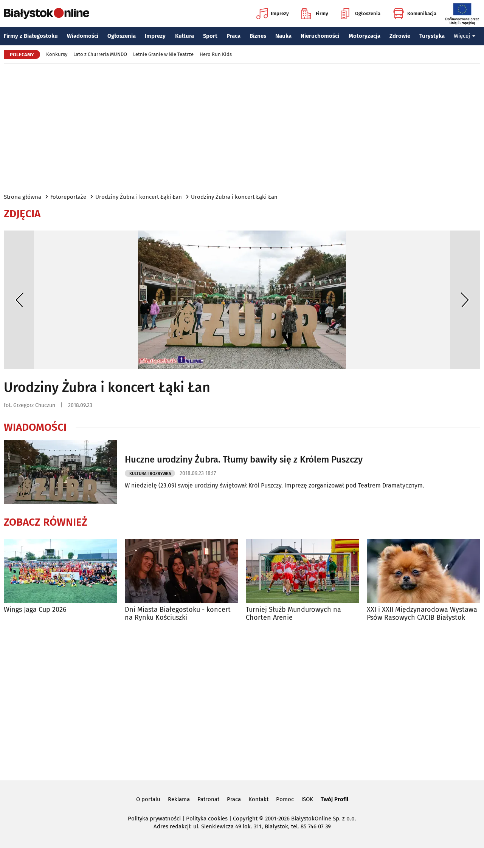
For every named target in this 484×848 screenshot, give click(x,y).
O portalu (148, 799)
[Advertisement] (242, 127)
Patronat (208, 799)
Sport (210, 35)
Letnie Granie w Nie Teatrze (163, 54)
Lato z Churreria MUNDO (100, 54)
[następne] (465, 300)
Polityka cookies (207, 818)
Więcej (462, 35)
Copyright (245, 818)
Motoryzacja (364, 35)
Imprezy (280, 13)
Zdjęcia (22, 214)
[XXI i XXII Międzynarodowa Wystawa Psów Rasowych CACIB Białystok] (423, 571)
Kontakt (258, 799)
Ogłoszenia (367, 13)
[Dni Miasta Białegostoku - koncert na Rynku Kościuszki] (181, 571)
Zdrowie (399, 35)
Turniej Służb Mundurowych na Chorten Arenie (293, 614)
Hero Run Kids (216, 54)
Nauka (283, 35)
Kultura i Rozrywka (150, 473)
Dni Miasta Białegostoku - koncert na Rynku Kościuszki (178, 614)
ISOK (307, 799)
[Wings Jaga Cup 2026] (60, 571)
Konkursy (56, 54)
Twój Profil (334, 799)
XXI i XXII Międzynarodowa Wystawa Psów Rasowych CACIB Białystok (422, 614)
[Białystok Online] (46, 13)
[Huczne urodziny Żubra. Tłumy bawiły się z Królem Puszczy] (60, 472)
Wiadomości (82, 35)
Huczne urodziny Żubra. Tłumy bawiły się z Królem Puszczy (244, 459)
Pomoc (285, 799)
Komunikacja (421, 13)
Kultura (184, 35)
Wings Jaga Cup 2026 (35, 610)
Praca (233, 35)
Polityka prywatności (154, 818)
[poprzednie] (19, 300)
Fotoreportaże (68, 196)
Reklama (179, 799)
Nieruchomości (320, 35)
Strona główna (22, 196)
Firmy (322, 13)
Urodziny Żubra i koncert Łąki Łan (138, 196)
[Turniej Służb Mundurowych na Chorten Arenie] (302, 571)
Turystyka (432, 35)
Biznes (258, 35)
